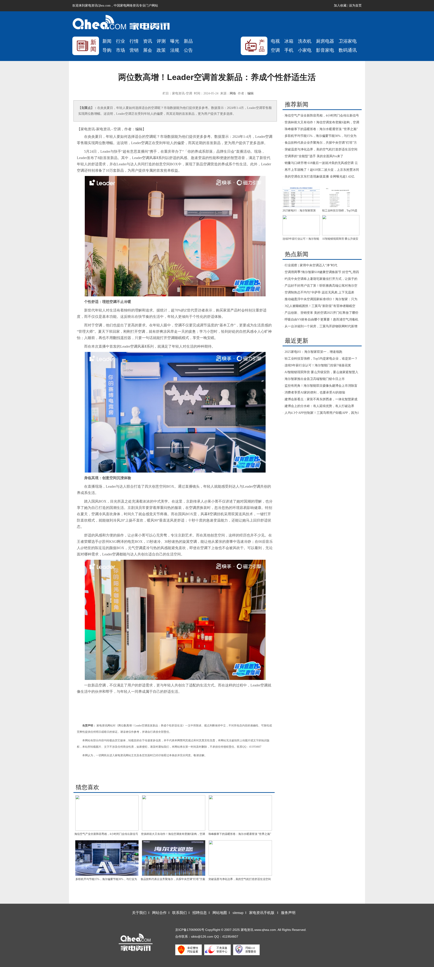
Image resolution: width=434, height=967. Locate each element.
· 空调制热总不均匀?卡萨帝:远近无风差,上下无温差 (318, 292)
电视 (275, 41)
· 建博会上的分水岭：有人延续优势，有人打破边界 (318, 406)
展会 (147, 50)
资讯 (147, 41)
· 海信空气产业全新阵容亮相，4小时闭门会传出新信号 (321, 115)
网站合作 (159, 913)
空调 (275, 50)
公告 (188, 50)
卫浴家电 (348, 41)
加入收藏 (340, 5)
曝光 (174, 41)
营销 (134, 50)
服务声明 (288, 913)
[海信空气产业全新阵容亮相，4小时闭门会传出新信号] (106, 813)
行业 (120, 41)
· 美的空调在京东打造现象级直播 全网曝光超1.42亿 (318, 176)
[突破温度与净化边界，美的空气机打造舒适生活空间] (240, 858)
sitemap (238, 913)
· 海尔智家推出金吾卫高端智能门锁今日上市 (314, 379)
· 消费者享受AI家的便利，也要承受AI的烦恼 (314, 392)
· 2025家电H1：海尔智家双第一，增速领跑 (312, 352)
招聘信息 (199, 913)
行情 (134, 41)
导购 (106, 50)
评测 (161, 41)
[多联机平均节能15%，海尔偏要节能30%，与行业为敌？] (106, 858)
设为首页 (355, 5)
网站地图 (219, 913)
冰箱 (288, 41)
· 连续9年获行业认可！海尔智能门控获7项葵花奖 (317, 365)
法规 (174, 50)
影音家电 (325, 50)
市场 (120, 50)
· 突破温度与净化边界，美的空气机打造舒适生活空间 (320, 149)
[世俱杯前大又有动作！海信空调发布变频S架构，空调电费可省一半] (173, 813)
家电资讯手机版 (261, 913)
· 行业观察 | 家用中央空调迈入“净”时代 (310, 265)
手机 (288, 50)
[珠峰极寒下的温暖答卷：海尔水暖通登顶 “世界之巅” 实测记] (240, 813)
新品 (188, 41)
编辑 (250, 93)
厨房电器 (325, 41)
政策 (161, 50)
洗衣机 (304, 41)
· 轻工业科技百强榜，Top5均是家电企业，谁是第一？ (320, 358)
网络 (233, 93)
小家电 (304, 50)
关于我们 (139, 913)
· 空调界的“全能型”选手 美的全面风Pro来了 (313, 156)
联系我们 (179, 913)
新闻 (106, 41)
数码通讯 (348, 50)
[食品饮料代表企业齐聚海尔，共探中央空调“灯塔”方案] (173, 858)
